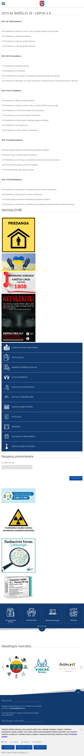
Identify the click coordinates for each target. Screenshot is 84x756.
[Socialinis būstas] (31, 614)
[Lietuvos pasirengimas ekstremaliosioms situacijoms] (16, 666)
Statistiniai (26, 742)
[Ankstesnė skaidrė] (2, 667)
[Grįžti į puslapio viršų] (78, 692)
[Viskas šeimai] (42, 666)
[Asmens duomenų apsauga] (10, 614)
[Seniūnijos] (73, 614)
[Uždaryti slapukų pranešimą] (81, 729)
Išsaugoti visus (24, 747)
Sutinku (8, 747)
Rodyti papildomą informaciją (14, 753)
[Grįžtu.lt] (67, 667)
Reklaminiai (38, 742)
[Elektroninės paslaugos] (52, 614)
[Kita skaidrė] (81, 667)
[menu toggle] (3, 3)
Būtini (5, 742)
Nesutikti (40, 747)
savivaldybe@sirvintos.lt (17, 708)
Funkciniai (15, 742)
